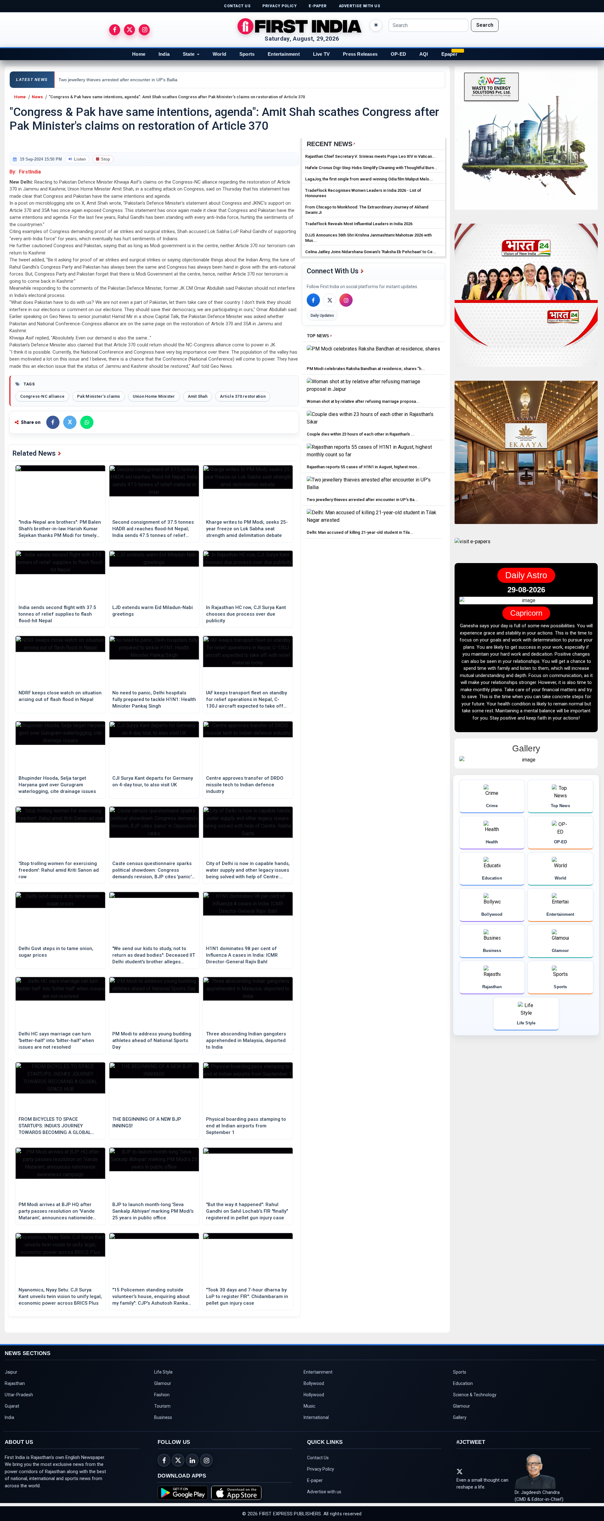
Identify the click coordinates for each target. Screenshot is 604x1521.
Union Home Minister (154, 396)
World (219, 54)
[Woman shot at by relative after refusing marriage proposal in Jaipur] (373, 387)
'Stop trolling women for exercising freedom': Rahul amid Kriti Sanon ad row (59, 870)
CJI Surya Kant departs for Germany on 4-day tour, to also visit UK (152, 781)
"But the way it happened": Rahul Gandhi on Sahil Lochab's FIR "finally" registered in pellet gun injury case (247, 1211)
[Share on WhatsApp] (86, 422)
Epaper (449, 54)
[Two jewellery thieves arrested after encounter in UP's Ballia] (373, 485)
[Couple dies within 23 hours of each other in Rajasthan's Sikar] (373, 420)
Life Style (163, 1372)
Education (463, 1383)
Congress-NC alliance (42, 396)
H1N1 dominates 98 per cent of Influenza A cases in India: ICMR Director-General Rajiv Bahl (242, 955)
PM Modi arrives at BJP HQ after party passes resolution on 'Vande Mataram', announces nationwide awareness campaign (57, 1211)
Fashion (162, 1394)
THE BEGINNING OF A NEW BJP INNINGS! (146, 1122)
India (164, 54)
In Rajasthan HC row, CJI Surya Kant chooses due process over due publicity (246, 614)
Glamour (162, 1383)
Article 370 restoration (243, 396)
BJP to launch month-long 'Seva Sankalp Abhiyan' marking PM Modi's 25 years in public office (152, 1211)
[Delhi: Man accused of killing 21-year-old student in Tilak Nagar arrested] (373, 518)
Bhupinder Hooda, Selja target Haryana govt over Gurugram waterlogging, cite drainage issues (57, 784)
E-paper (315, 1480)
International (316, 1417)
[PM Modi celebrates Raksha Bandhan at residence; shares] (373, 354)
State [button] (188, 54)
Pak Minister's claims (98, 396)
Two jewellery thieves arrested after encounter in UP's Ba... (362, 499)
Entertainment (284, 54)
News (37, 96)
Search (484, 25)
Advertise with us (324, 1491)
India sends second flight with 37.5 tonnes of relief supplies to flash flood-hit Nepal (57, 614)
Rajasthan (15, 1383)
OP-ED (398, 54)
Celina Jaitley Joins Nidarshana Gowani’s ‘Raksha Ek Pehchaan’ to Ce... (370, 251)
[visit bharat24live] (526, 299)
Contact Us (318, 1457)
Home (138, 54)
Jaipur (11, 1372)
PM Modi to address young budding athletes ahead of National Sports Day (151, 1040)
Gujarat (12, 1406)
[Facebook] (313, 300)
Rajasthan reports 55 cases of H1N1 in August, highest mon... (364, 466)
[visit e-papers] (472, 547)
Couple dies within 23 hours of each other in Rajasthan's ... (361, 434)
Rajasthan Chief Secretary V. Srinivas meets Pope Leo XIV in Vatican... (370, 156)
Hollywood (314, 1394)
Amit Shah (197, 396)
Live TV (321, 54)
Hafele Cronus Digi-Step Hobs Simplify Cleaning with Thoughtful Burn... (371, 167)
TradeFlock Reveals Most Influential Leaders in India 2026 (358, 223)
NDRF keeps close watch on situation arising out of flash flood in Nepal (60, 696)
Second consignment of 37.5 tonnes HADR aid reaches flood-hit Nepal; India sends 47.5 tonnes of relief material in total (153, 529)
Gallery (460, 1417)
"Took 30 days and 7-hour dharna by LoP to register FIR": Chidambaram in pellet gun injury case (247, 1296)
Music (309, 1406)
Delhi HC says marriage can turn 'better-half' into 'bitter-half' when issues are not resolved (56, 1040)
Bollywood (314, 1383)
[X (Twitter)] (329, 300)
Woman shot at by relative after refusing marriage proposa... (363, 401)
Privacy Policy (320, 1469)
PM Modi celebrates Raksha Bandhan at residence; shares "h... (366, 368)
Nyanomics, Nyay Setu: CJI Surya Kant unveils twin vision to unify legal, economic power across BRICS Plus (60, 1296)
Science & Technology (474, 1394)
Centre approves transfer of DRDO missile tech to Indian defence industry (244, 784)
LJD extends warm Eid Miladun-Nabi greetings (152, 611)
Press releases (360, 54)
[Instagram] (346, 300)
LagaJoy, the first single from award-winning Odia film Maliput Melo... (369, 179)
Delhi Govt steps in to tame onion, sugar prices (56, 952)
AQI (423, 54)
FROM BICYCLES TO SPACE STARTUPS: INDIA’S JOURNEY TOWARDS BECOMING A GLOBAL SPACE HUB (55, 1126)
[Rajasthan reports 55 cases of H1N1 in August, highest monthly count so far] (373, 452)
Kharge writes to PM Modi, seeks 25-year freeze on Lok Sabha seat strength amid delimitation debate (247, 528)
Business (163, 1417)
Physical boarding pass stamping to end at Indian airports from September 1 (246, 1125)
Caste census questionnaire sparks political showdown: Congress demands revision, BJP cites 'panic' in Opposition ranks (152, 870)
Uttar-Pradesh (19, 1394)
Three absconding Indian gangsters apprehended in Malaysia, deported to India (246, 1040)
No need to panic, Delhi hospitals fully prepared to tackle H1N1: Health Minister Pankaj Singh (154, 699)
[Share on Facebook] (52, 422)
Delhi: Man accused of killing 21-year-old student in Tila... (360, 532)
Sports (246, 54)
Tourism (162, 1406)
